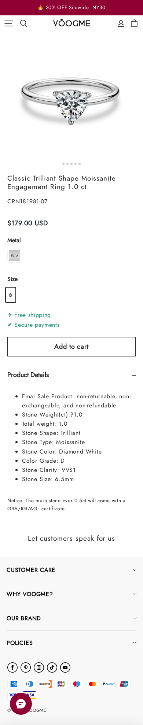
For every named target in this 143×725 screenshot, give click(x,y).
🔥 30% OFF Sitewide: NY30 (71, 7)
